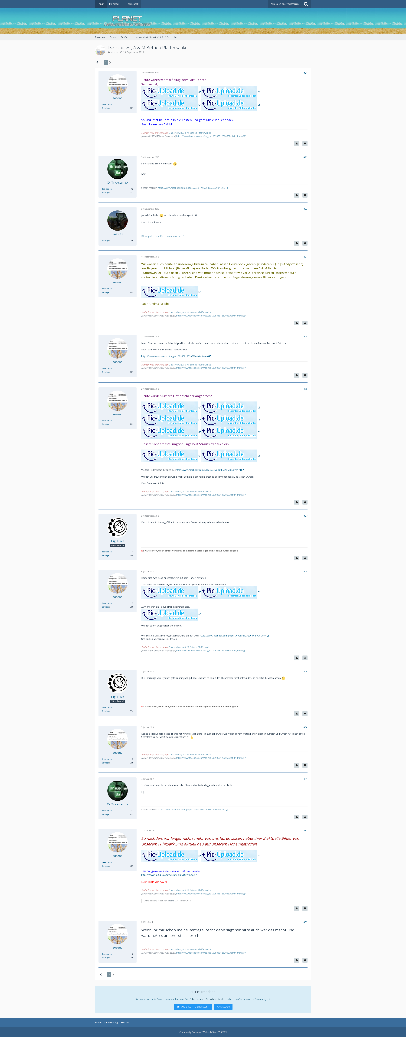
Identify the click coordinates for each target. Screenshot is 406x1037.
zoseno (114, 52)
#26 (306, 388)
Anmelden (223, 1006)
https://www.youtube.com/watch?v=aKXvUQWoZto (167, 874)
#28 (306, 571)
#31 (306, 778)
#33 (306, 922)
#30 (306, 727)
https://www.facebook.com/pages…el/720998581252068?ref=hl (208, 469)
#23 (306, 208)
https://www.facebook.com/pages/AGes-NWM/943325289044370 (191, 187)
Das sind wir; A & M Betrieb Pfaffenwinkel (190, 132)
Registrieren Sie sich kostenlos (208, 999)
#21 (306, 72)
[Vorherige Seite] (97, 62)
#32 (306, 830)
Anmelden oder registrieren (285, 3)
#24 (306, 256)
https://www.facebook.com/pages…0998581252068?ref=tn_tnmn (209, 136)
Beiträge (105, 108)
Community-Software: (203, 1032)
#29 (306, 671)
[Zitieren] (305, 143)
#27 (306, 515)
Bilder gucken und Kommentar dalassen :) (162, 236)
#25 (306, 336)
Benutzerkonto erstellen (193, 1006)
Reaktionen (107, 104)
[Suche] (306, 4)
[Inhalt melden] (296, 143)
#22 (306, 157)
